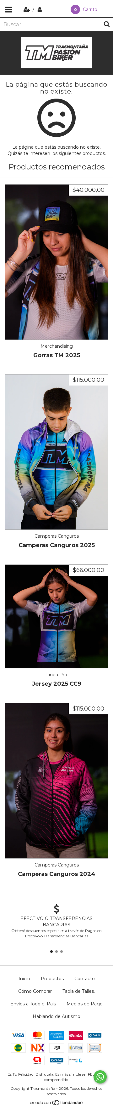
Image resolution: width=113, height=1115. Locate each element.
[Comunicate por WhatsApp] (100, 1077)
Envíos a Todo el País (33, 1004)
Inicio (24, 978)
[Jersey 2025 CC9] (56, 616)
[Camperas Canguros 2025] (56, 452)
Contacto (84, 978)
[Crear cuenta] (27, 9)
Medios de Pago (85, 1004)
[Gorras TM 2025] (56, 262)
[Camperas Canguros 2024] (56, 780)
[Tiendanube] (56, 1104)
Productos (52, 978)
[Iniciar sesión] (40, 9)
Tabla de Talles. (78, 991)
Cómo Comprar (35, 991)
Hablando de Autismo (56, 1016)
